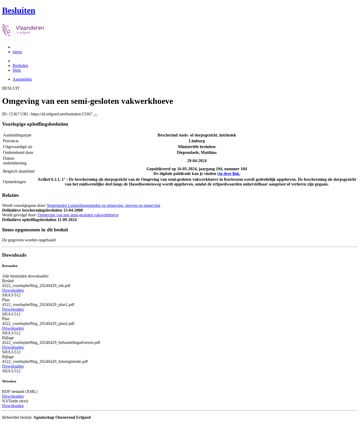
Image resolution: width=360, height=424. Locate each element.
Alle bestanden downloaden (25, 276)
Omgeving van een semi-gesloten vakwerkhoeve (78, 215)
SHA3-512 (11, 295)
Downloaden (13, 290)
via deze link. (228, 173)
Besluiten (20, 65)
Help (17, 70)
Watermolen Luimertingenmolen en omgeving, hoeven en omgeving (103, 205)
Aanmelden (22, 79)
